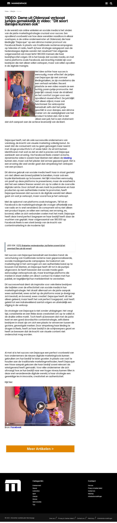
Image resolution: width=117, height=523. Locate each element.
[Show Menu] (106, 3)
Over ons (90, 485)
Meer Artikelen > (40, 449)
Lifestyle (12, 11)
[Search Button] (111, 3)
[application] (40, 406)
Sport (34, 494)
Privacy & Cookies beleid (95, 488)
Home (6, 11)
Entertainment (37, 485)
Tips (34, 504)
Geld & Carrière (37, 502)
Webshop (91, 494)
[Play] (40, 406)
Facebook (16, 427)
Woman (19, 11)
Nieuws (35, 488)
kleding (68, 157)
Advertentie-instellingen (95, 496)
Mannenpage (30, 518)
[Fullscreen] (72, 424)
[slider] (38, 423)
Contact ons (91, 491)
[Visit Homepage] (17, 3)
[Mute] (69, 424)
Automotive (36, 491)
